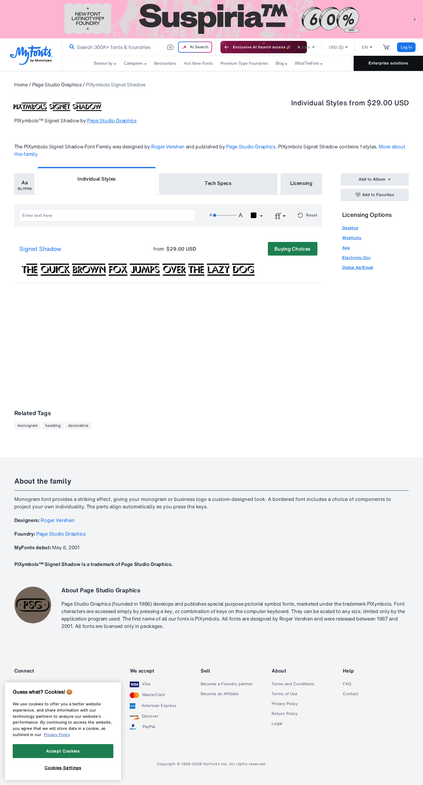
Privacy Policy (285, 703)
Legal (277, 723)
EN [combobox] (365, 47)
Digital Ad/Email (357, 267)
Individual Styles (96, 178)
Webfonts (351, 238)
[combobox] (139, 47)
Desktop (350, 228)
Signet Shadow (40, 249)
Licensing (301, 183)
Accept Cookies (63, 751)
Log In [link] (406, 47)
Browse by (103, 63)
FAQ (347, 684)
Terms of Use (285, 693)
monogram (27, 425)
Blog (280, 63)
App (346, 248)
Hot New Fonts (198, 63)
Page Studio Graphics (57, 84)
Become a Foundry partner (227, 684)
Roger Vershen (168, 146)
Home (21, 84)
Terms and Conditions (293, 684)
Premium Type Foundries (244, 63)
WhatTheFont (307, 63)
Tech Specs (218, 183)
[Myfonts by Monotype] (31, 55)
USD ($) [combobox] (336, 47)
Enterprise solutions (388, 63)
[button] (415, 19)
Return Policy (285, 713)
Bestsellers (165, 63)
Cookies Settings (63, 767)
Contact (350, 693)
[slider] (225, 215)
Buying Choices (292, 248)
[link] (70, 47)
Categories (133, 63)
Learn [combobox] (304, 47)
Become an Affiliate (220, 693)
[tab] (24, 184)
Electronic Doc (356, 258)
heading (53, 425)
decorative (78, 425)
